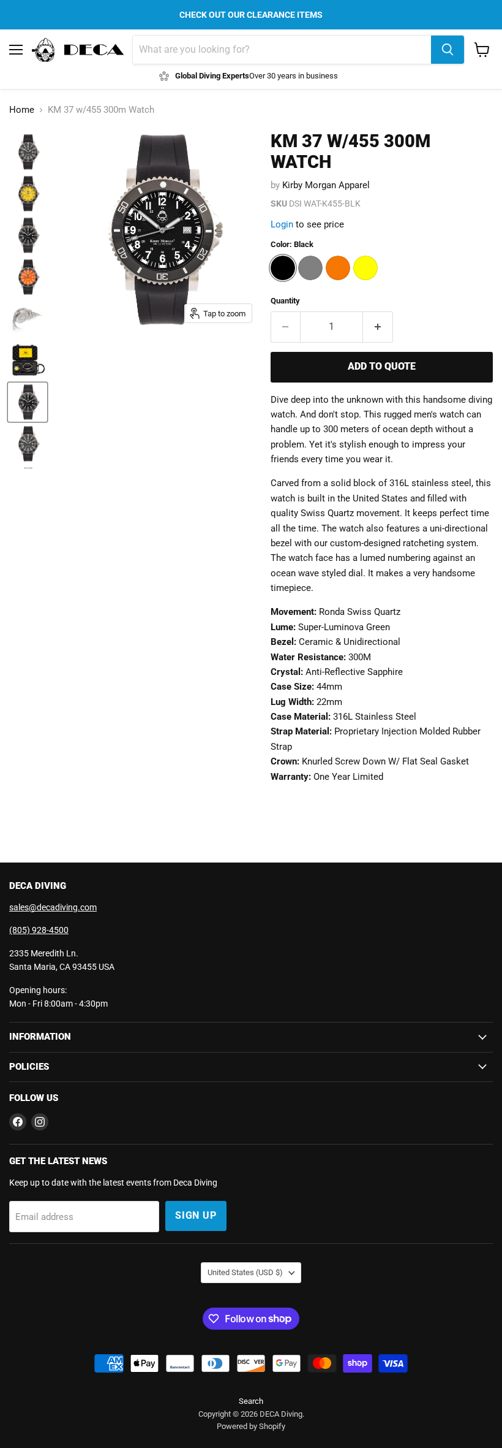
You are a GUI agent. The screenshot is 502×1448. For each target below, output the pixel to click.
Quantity (285, 300)
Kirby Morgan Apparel (326, 185)
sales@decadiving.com (53, 907)
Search (251, 1401)
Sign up (196, 1215)
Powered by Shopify (251, 1426)
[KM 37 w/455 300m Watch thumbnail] (27, 152)
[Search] (447, 50)
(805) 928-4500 (39, 930)
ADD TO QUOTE (382, 366)
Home (21, 110)
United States (245, 1272)
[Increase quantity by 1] (378, 326)
